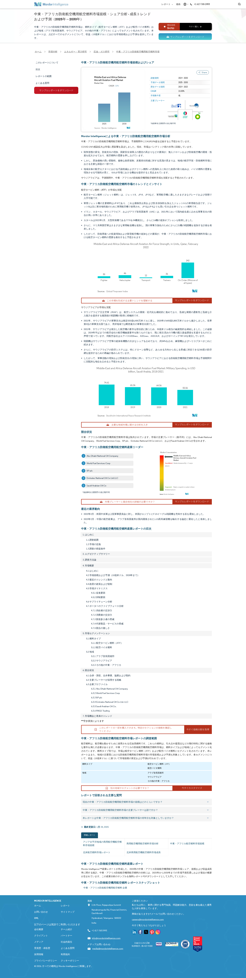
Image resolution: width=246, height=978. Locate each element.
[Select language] (185, 4)
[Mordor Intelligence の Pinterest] (152, 932)
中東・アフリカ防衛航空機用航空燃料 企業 (105, 887)
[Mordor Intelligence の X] (146, 932)
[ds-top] (185, 36)
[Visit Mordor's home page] (51, 4)
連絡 (178, 4)
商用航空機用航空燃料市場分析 (142, 843)
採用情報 (38, 954)
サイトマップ (67, 912)
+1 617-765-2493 (202, 4)
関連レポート (89, 835)
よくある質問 (67, 948)
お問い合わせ (41, 912)
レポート (166, 4)
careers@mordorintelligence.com (148, 919)
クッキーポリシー (70, 960)
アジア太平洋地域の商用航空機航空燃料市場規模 (102, 843)
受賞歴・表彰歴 (42, 948)
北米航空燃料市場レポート (96, 852)
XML (36, 918)
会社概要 (38, 929)
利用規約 (65, 954)
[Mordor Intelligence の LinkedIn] (134, 932)
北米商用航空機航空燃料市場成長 (144, 852)
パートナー (66, 935)
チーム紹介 (66, 929)
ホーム (37, 905)
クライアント (41, 935)
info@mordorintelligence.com (106, 938)
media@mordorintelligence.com (107, 948)
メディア (38, 941)
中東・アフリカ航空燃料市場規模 (187, 843)
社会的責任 (66, 941)
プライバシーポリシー (45, 960)
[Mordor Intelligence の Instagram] (157, 932)
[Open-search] (240, 4)
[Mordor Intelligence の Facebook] (140, 932)
